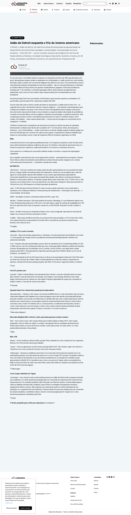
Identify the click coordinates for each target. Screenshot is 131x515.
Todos (24, 10)
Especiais (97, 10)
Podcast (56, 10)
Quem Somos (48, 3)
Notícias (34, 9)
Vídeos (67, 10)
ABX (38, 3)
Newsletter (77, 3)
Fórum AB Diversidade (76, 504)
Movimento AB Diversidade (78, 484)
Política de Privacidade (38, 493)
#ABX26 (72, 496)
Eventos (59, 3)
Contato (72, 488)
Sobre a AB (73, 480)
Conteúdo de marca (82, 10)
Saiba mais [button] (9, 503)
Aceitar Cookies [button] (25, 508)
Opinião (45, 10)
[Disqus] (65, 436)
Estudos (69, 3)
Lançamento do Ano (76, 500)
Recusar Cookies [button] (12, 508)
